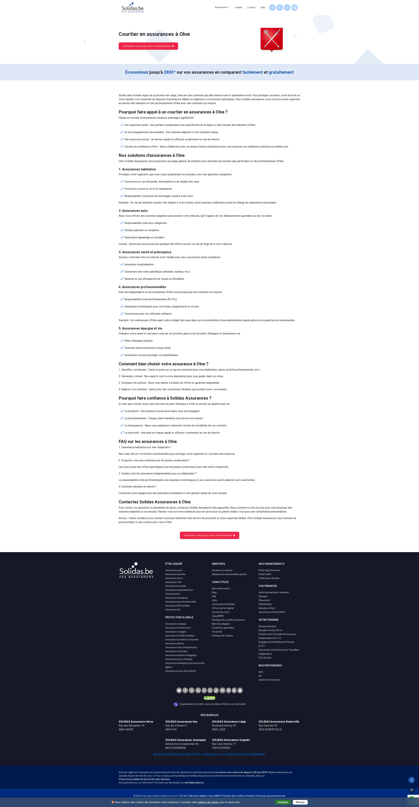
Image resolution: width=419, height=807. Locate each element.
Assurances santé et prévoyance (146, 252)
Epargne (263, 596)
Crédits (238, 7)
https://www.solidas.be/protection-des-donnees (144, 779)
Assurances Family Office (272, 612)
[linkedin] (198, 690)
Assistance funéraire (176, 651)
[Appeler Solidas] (411, 780)
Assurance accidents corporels (181, 639)
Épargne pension (267, 626)
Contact (251, 7)
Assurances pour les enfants (180, 671)
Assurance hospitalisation (179, 590)
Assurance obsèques (176, 597)
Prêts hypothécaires (269, 570)
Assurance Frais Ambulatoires (181, 647)
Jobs (262, 7)
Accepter (283, 802)
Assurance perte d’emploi (178, 659)
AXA (261, 672)
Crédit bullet (265, 574)
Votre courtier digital (223, 608)
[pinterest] (228, 690)
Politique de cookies (222, 635)
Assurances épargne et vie (142, 328)
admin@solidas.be (194, 782)
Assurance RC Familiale (177, 605)
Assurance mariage (175, 624)
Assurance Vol (173, 609)
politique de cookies (208, 802)
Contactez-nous (220, 612)
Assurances (221, 7)
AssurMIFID (218, 616)
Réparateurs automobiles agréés (229, 574)
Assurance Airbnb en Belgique (181, 655)
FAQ (214, 596)
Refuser (300, 802)
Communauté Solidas (223, 604)
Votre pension (172, 594)
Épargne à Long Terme (270, 630)
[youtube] (234, 690)
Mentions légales (221, 624)
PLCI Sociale (265, 657)
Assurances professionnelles (144, 287)
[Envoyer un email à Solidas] (411, 790)
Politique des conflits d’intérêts (228, 620)
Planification (265, 604)
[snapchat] (240, 690)
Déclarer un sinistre (222, 570)
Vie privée (217, 631)
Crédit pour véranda (269, 578)
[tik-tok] (216, 690)
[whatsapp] (204, 690)
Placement (264, 600)
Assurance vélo (173, 582)
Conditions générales (223, 627)
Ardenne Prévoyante (269, 680)
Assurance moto (174, 578)
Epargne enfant (267, 608)
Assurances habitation (139, 169)
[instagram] (192, 690)
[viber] (210, 690)
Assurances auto (135, 211)
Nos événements (221, 588)
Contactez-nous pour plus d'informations (147, 46)
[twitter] (222, 690)
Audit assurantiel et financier (274, 592)
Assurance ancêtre (175, 574)
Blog (214, 592)
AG (260, 676)
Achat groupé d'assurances (270, 796)
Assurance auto (173, 570)
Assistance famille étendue (179, 635)
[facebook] (185, 690)
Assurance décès (174, 643)
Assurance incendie (175, 586)
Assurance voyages (175, 631)
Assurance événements (178, 627)
